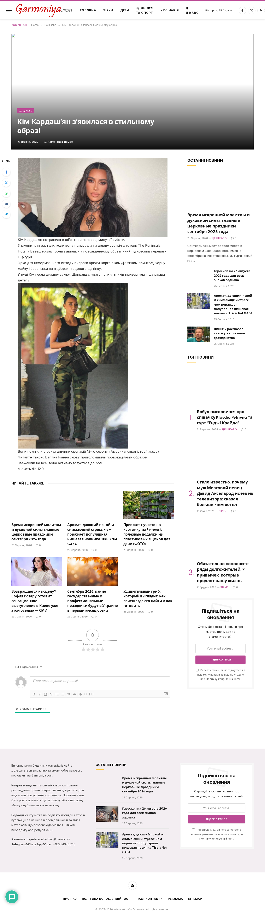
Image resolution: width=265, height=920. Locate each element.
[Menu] (9, 10)
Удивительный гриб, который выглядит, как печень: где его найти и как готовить (147, 598)
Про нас (70, 898)
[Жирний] (34, 694)
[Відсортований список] (57, 694)
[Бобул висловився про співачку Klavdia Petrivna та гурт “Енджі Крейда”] (220, 387)
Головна (88, 10)
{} (85, 693)
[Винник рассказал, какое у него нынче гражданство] (198, 334)
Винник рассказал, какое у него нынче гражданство (229, 333)
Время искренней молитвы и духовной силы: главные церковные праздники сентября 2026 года (36, 532)
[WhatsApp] (6, 193)
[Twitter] (6, 182)
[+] (91, 693)
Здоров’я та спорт (144, 10)
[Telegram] (6, 214)
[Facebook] (6, 172)
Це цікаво (192, 10)
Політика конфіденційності (107, 898)
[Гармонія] (44, 10)
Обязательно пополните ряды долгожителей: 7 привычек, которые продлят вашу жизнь (223, 572)
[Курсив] (40, 694)
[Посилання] (80, 694)
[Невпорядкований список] (63, 694)
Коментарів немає (60, 141)
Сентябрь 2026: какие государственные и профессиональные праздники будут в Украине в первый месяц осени (92, 601)
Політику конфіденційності (223, 679)
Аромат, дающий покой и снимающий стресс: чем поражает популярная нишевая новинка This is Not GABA (92, 534)
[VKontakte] (6, 204)
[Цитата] (69, 694)
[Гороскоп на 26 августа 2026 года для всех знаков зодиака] (198, 276)
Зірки (108, 10)
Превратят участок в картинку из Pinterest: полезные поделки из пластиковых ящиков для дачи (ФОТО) (146, 534)
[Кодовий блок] (74, 694)
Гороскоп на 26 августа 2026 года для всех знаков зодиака (232, 275)
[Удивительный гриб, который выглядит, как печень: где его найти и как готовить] (148, 571)
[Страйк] (51, 694)
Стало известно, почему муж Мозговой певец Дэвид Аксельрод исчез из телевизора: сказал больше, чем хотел (225, 493)
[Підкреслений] (45, 694)
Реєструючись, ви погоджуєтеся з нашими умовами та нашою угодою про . (221, 675)
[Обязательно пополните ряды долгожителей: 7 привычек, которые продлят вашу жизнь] (220, 539)
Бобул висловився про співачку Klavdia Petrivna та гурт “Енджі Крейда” (224, 417)
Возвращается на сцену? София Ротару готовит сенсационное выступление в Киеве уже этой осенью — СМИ (34, 601)
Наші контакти (150, 898)
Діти (124, 10)
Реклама (175, 898)
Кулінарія (169, 10)
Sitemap (195, 898)
